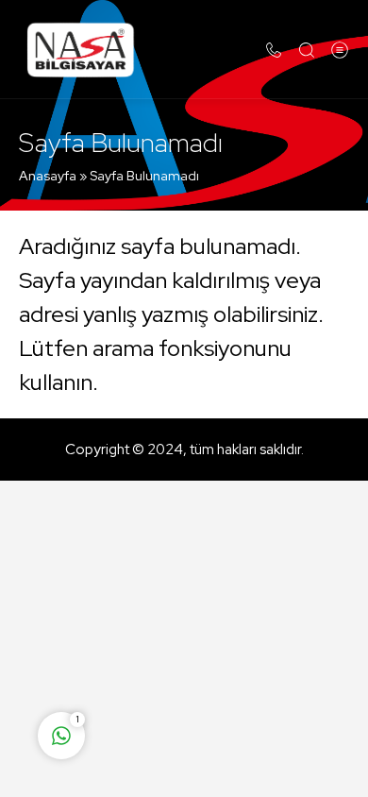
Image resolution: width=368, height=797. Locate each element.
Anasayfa (47, 175)
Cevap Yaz (179, 661)
